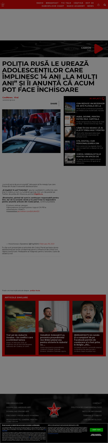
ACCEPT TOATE (96, 429)
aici (30, 436)
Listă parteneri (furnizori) (53, 433)
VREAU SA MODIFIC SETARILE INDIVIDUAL (96, 435)
